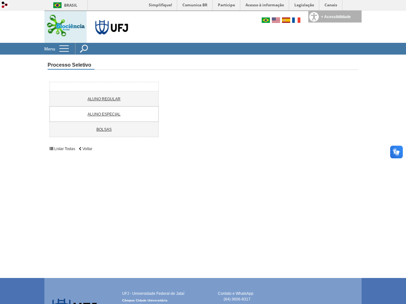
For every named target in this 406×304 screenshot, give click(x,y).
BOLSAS (104, 129)
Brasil (70, 5)
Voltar (87, 149)
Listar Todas (64, 149)
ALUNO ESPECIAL (104, 114)
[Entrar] (5, 5)
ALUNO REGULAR (104, 99)
